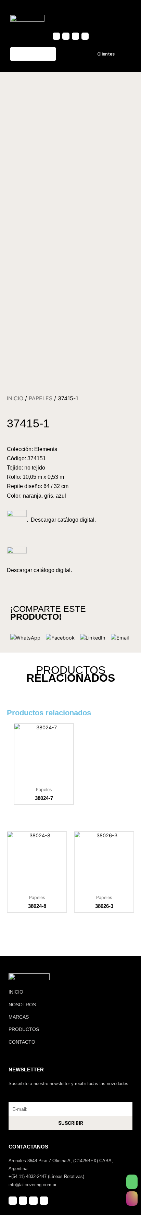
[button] (124, 18)
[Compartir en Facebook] (60, 638)
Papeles (40, 398)
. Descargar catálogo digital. (61, 520)
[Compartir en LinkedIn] (92, 638)
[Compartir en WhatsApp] (25, 638)
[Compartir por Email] (120, 638)
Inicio (15, 398)
